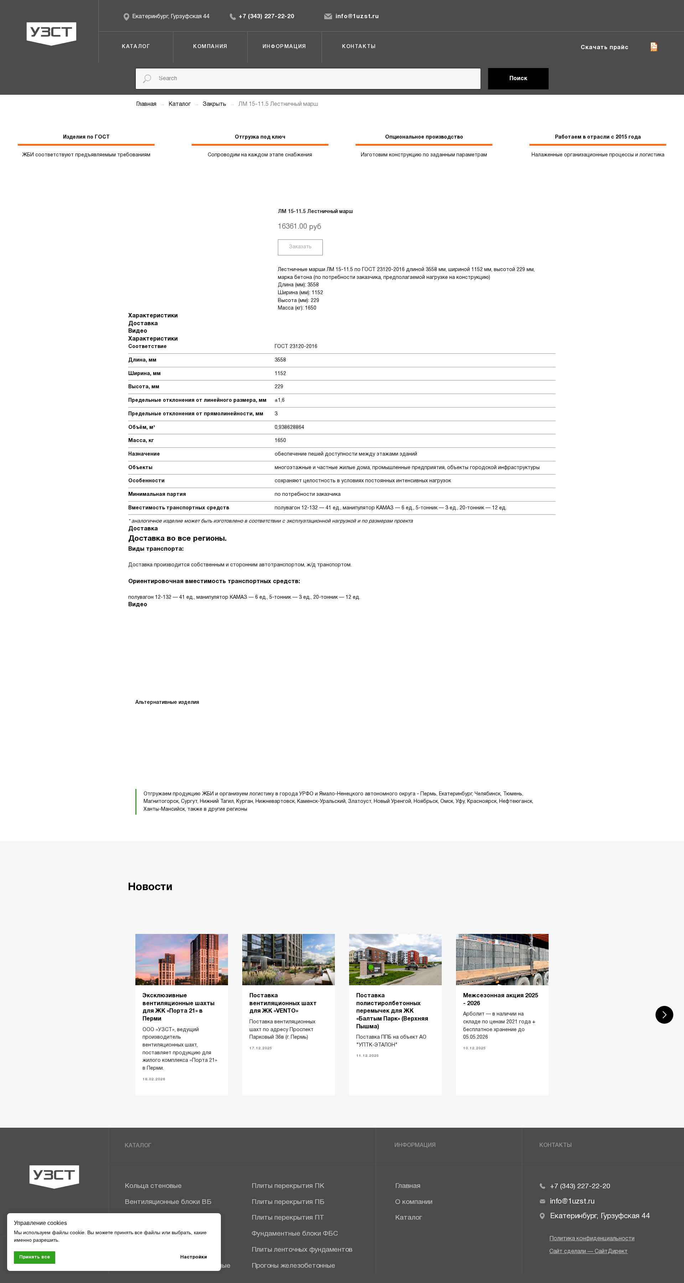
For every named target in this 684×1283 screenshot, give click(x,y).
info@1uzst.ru (357, 16)
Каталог (180, 104)
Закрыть (215, 104)
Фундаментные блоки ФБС (295, 1234)
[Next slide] (664, 1015)
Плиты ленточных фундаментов (302, 1250)
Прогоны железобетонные (293, 1266)
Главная (146, 104)
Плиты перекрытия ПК (288, 1186)
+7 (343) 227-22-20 (266, 16)
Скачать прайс (604, 47)
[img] (233, 17)
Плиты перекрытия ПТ (288, 1218)
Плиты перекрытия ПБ (288, 1202)
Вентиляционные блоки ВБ (168, 1202)
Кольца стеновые (153, 1186)
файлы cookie (68, 1232)
